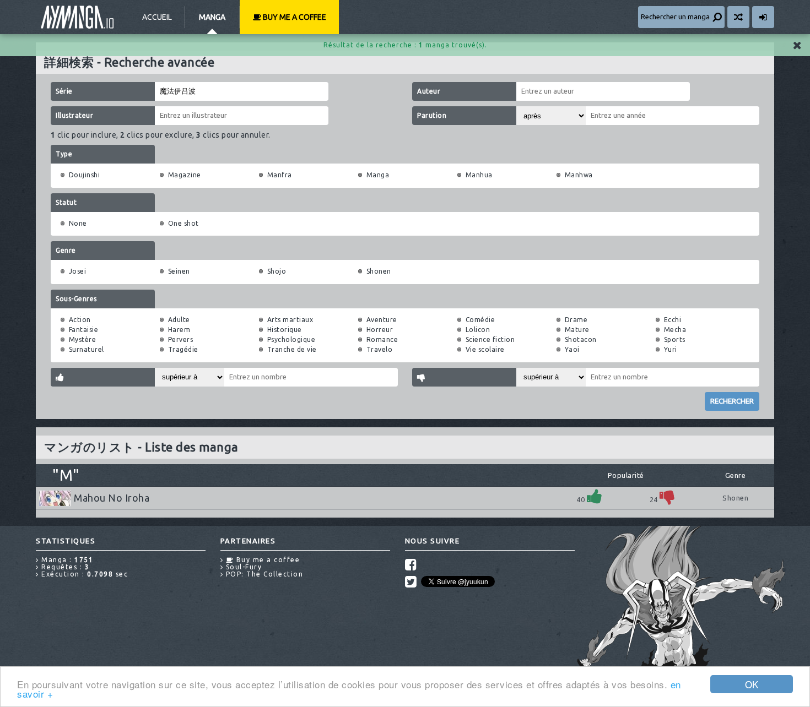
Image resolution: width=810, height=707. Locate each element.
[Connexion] (763, 17)
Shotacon (581, 339)
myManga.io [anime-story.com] (77, 17)
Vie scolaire (485, 349)
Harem (179, 329)
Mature (577, 329)
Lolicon (478, 329)
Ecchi (673, 319)
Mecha (675, 329)
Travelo (379, 349)
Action (80, 319)
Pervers (180, 339)
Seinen (179, 271)
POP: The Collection (263, 574)
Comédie (480, 319)
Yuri (670, 349)
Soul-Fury (242, 566)
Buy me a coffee (293, 17)
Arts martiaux (290, 319)
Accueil (157, 17)
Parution (431, 115)
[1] (594, 496)
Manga (212, 17)
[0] (667, 496)
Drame (576, 319)
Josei (78, 271)
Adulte (179, 319)
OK (752, 684)
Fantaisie (84, 329)
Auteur (428, 91)
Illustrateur (74, 115)
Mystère (82, 339)
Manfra (279, 174)
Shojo (277, 271)
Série (64, 91)
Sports (674, 339)
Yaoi (572, 349)
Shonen (378, 271)
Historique (284, 329)
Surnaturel (86, 349)
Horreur (379, 329)
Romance (382, 339)
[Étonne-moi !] (738, 17)
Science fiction (490, 339)
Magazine (184, 174)
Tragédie (183, 349)
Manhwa (579, 174)
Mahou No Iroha (111, 497)
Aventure (381, 319)
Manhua (479, 174)
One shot (183, 223)
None (78, 223)
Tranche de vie (292, 349)
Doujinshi (84, 174)
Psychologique (291, 339)
